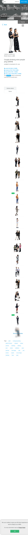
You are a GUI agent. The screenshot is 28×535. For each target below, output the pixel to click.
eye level (7, 350)
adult (9, 340)
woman (7, 352)
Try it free (24, 1)
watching (13, 345)
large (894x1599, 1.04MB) (11, 72)
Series (10, 91)
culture (11, 348)
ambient (16, 343)
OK (14, 531)
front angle (14, 350)
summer (7, 345)
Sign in (17, 1)
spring (21, 343)
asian (23, 348)
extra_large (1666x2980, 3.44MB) (13, 73)
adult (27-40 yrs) (9, 343)
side (19, 350)
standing (7, 355)
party (17, 355)
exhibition (17, 348)
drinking (19, 345)
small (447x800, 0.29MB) (11, 68)
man (23, 350)
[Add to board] (23, 25)
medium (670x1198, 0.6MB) (11, 70)
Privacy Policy (22, 527)
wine (6, 348)
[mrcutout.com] (2, 2)
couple (12, 352)
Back (5, 24)
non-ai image (19, 352)
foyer (13, 355)
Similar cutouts (10, 88)
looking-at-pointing (17, 340)
